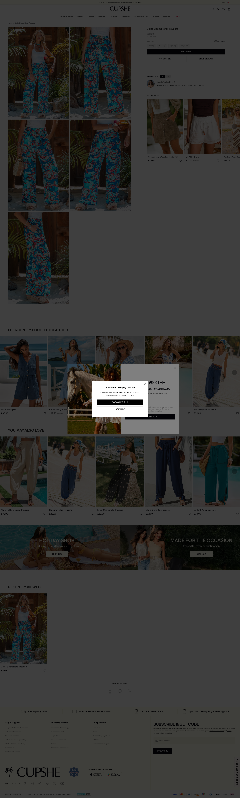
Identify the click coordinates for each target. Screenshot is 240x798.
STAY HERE (120, 409)
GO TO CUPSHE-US (120, 402)
